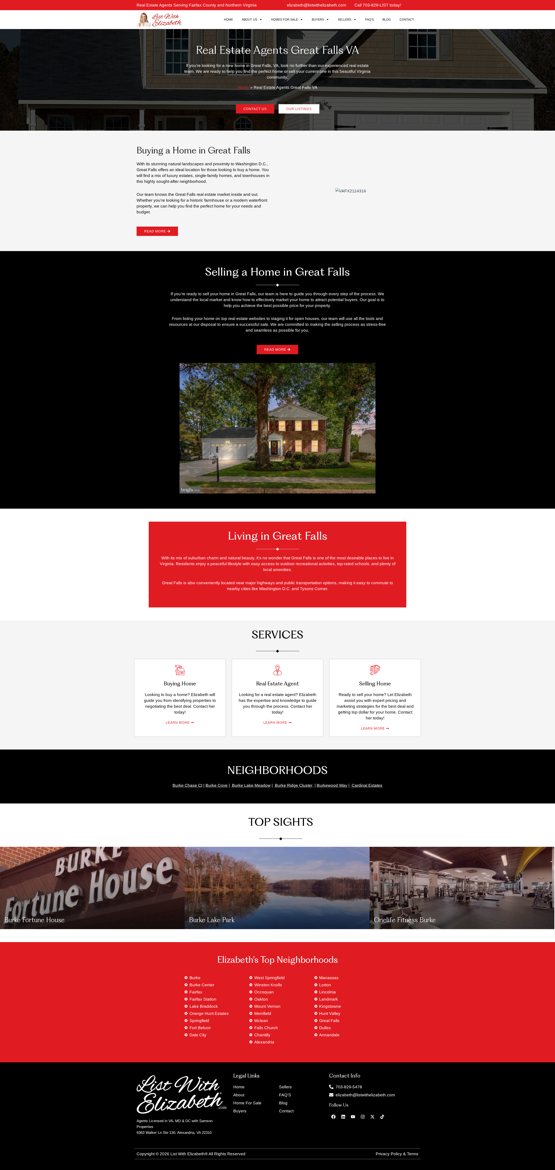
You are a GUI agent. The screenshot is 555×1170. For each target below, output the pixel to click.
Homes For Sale (284, 19)
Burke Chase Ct (187, 785)
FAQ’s (369, 19)
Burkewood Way (332, 785)
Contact (407, 19)
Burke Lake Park (212, 920)
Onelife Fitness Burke (405, 920)
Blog (386, 19)
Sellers (344, 19)
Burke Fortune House (34, 920)
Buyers (318, 19)
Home (228, 19)
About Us (249, 19)
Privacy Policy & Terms (397, 1154)
